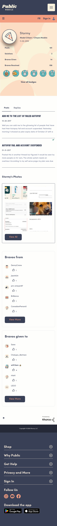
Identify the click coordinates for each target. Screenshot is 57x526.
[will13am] (14, 368)
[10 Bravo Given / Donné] (15, 73)
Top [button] (3, 418)
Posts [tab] (6, 108)
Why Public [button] (12, 455)
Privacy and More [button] (17, 473)
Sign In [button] (9, 481)
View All (13, 237)
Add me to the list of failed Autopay (21, 115)
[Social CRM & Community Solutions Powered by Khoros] (48, 419)
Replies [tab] (17, 108)
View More (15, 320)
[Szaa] (11, 348)
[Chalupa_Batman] (16, 358)
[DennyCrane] (14, 268)
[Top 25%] (43, 73)
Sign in (46, 19)
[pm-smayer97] (15, 289)
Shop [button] (8, 447)
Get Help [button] (10, 464)
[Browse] (4, 19)
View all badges (28, 82)
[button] (16, 192)
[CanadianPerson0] (16, 309)
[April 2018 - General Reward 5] (34, 73)
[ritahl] (11, 378)
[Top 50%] (6, 73)
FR (39, 19)
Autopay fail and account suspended (22, 145)
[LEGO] (11, 389)
